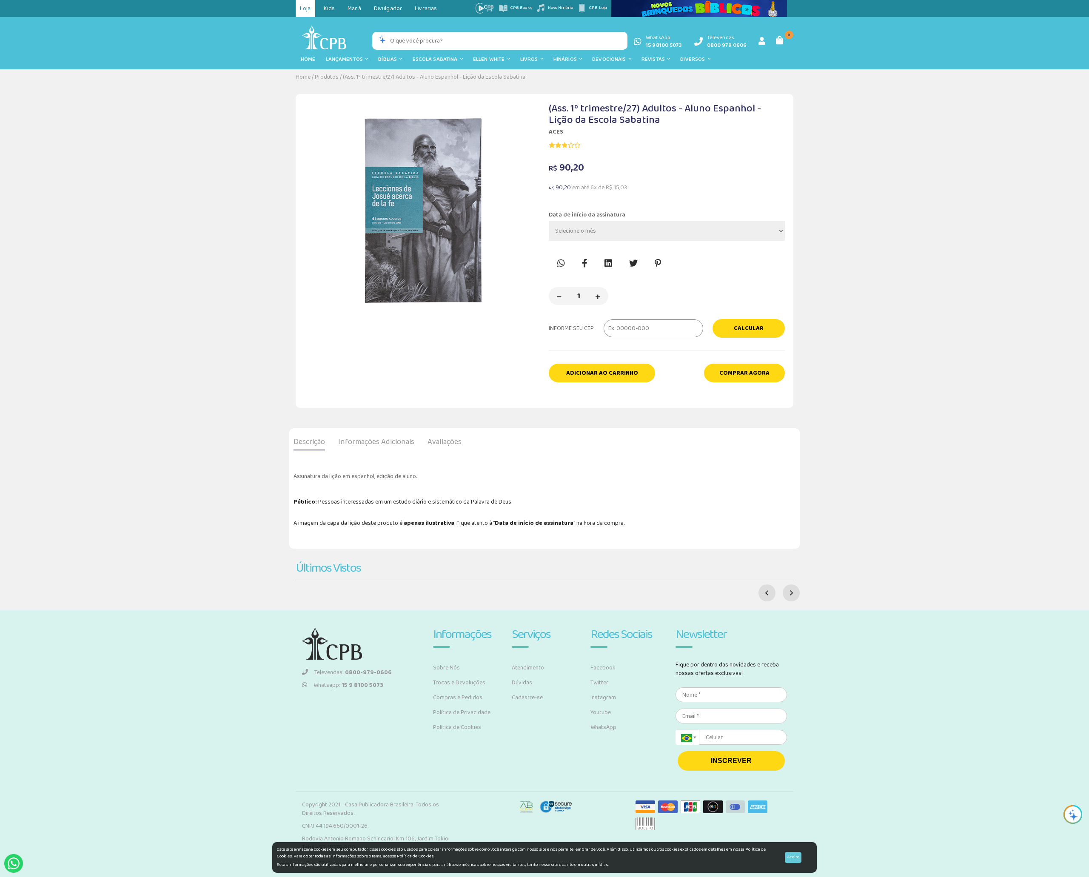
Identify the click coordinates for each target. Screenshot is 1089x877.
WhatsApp (603, 727)
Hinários (566, 59)
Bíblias (388, 59)
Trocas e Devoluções (459, 682)
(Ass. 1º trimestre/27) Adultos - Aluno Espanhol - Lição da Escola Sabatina (434, 77)
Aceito (793, 857)
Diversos (693, 59)
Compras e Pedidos (457, 697)
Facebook (603, 667)
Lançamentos (346, 59)
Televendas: (353, 672)
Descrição (309, 442)
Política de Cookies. (415, 856)
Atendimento (528, 667)
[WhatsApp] (13, 863)
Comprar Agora (744, 373)
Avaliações (445, 442)
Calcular (749, 328)
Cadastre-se (527, 697)
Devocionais (610, 59)
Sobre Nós (446, 667)
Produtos (327, 77)
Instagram (603, 697)
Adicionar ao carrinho (602, 373)
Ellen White (490, 59)
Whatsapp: (348, 685)
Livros (530, 59)
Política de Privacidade (461, 712)
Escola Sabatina (436, 59)
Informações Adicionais (376, 442)
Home (308, 59)
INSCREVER (731, 760)
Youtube (600, 712)
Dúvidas (522, 682)
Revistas (654, 59)
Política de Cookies (457, 727)
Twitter (599, 682)
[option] (422, 211)
